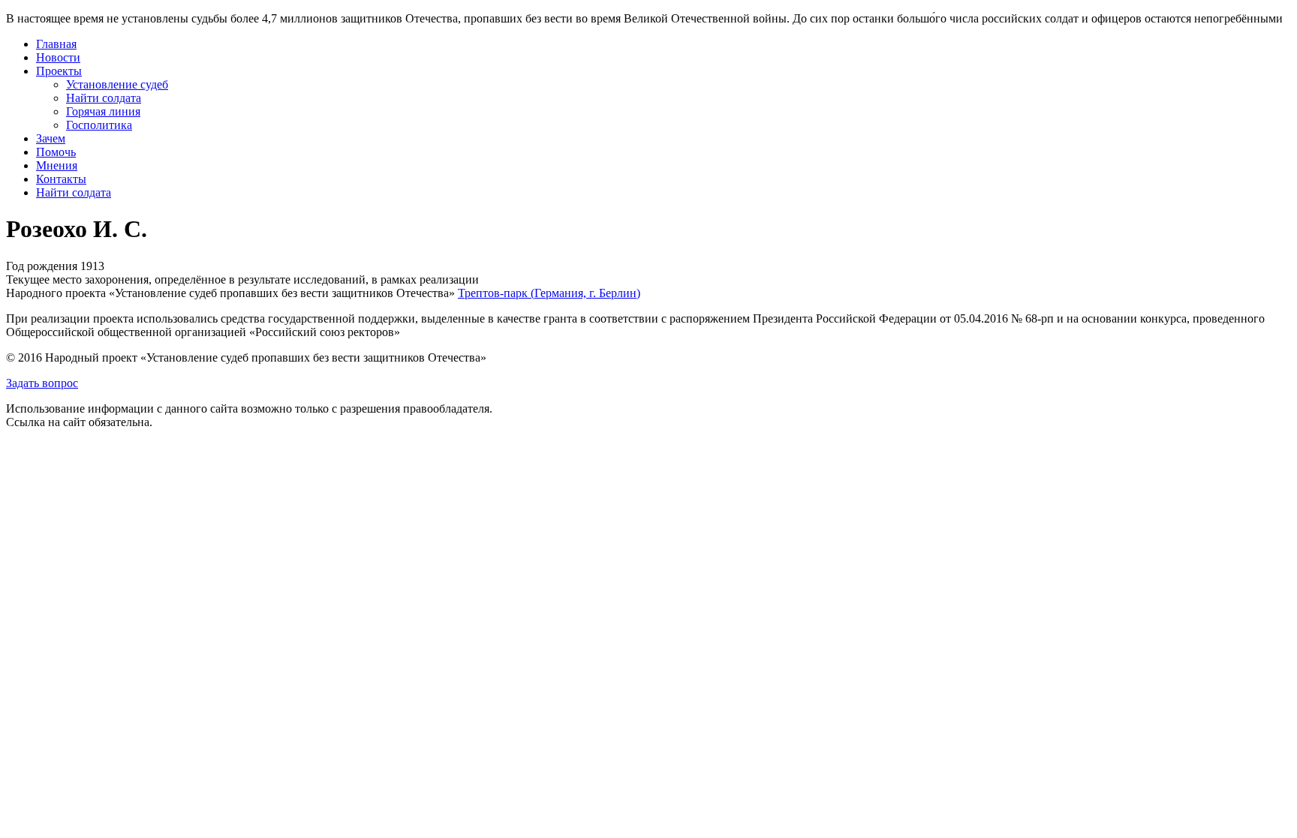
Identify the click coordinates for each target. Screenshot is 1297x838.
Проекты (59, 71)
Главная (56, 44)
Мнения (56, 165)
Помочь (56, 152)
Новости (58, 57)
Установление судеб (117, 84)
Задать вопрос (42, 383)
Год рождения (41, 266)
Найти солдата (103, 98)
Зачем (50, 138)
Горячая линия (103, 111)
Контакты (61, 179)
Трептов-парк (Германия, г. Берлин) (549, 293)
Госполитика (99, 125)
